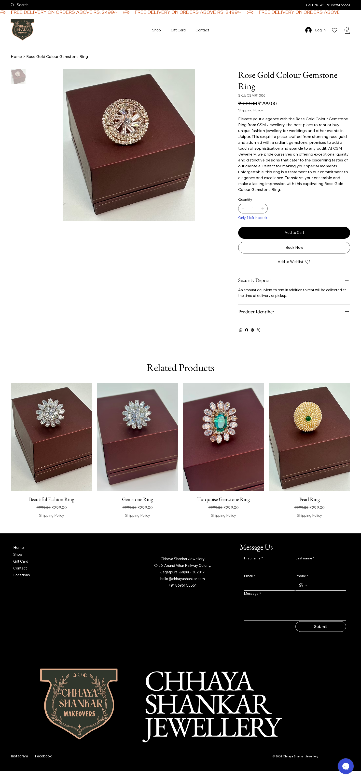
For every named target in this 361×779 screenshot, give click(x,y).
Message (252, 593)
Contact (20, 568)
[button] (347, 30)
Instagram (19, 756)
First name (253, 558)
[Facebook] (246, 330)
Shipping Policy (51, 515)
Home (18, 547)
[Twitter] (258, 330)
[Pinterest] (252, 330)
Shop (17, 554)
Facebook (43, 756)
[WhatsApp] (240, 330)
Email (249, 576)
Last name (304, 558)
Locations (21, 575)
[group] (180, 451)
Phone (301, 576)
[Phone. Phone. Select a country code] (303, 585)
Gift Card (20, 561)
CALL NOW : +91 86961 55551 (328, 5)
